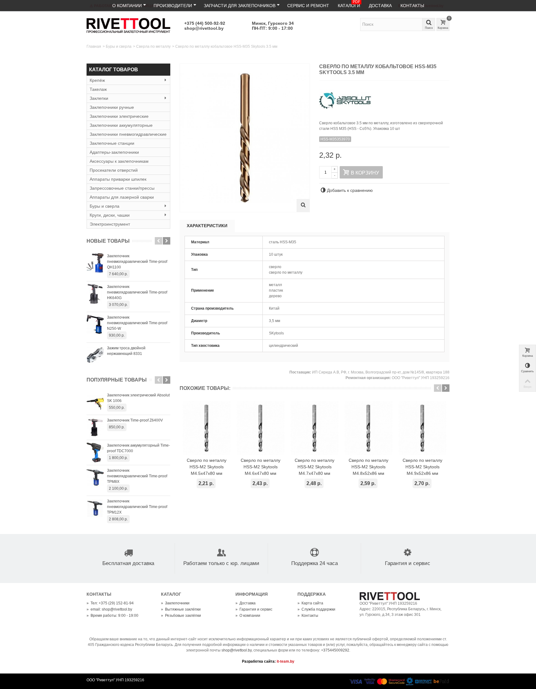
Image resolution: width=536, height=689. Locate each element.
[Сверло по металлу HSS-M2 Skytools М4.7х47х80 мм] (314, 428)
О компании (127, 5)
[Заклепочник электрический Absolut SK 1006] (95, 402)
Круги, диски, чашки (110, 215)
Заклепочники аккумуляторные (121, 125)
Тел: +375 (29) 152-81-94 (110, 603)
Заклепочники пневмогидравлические (128, 134)
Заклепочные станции (112, 143)
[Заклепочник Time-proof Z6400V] (95, 427)
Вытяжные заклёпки (181, 609)
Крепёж (97, 80)
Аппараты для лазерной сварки (122, 197)
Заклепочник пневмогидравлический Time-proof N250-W (137, 323)
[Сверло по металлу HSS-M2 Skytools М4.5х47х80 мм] (206, 428)
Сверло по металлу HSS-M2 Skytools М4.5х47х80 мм (206, 467)
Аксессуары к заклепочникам (119, 161)
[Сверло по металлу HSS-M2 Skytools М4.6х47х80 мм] (260, 428)
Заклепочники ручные (112, 107)
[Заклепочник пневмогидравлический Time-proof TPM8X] (95, 478)
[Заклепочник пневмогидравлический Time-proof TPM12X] (95, 508)
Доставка (380, 5)
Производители (173, 5)
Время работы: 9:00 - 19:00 (112, 615)
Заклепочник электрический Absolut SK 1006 (138, 398)
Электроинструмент (110, 224)
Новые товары (108, 241)
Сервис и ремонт (308, 5)
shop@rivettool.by (204, 28)
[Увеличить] (303, 205)
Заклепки (99, 98)
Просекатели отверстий (114, 170)
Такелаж (98, 89)
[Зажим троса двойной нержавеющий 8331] (95, 355)
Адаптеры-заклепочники (114, 152)
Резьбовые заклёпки (181, 615)
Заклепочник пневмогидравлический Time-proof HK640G (137, 292)
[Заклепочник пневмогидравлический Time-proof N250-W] (95, 324)
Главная (94, 46)
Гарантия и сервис (253, 609)
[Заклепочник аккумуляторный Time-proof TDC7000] (95, 452)
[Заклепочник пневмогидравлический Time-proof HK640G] (95, 294)
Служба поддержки (316, 609)
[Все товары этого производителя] (384, 98)
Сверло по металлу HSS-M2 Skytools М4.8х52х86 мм (368, 467)
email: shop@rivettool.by (109, 609)
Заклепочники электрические (119, 116)
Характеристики (207, 225)
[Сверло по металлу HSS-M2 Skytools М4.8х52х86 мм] (368, 428)
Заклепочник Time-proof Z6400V (135, 420)
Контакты (412, 5)
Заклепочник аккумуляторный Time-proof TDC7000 (138, 448)
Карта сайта (310, 603)
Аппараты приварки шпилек (118, 179)
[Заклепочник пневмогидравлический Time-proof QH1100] (95, 263)
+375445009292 (335, 650)
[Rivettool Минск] (128, 25)
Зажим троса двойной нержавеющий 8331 (126, 351)
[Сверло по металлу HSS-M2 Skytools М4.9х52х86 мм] (422, 428)
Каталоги (349, 4)
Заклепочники (175, 603)
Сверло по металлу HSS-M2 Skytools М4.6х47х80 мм (260, 467)
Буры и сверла (119, 46)
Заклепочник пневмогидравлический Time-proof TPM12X (137, 507)
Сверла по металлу (153, 46)
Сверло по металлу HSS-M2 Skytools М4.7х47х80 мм (314, 467)
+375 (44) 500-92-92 (204, 23)
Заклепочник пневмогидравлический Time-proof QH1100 (137, 261)
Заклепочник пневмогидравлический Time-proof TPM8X (137, 476)
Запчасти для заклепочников (239, 5)
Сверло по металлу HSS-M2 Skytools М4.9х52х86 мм (422, 467)
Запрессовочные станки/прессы (122, 188)
